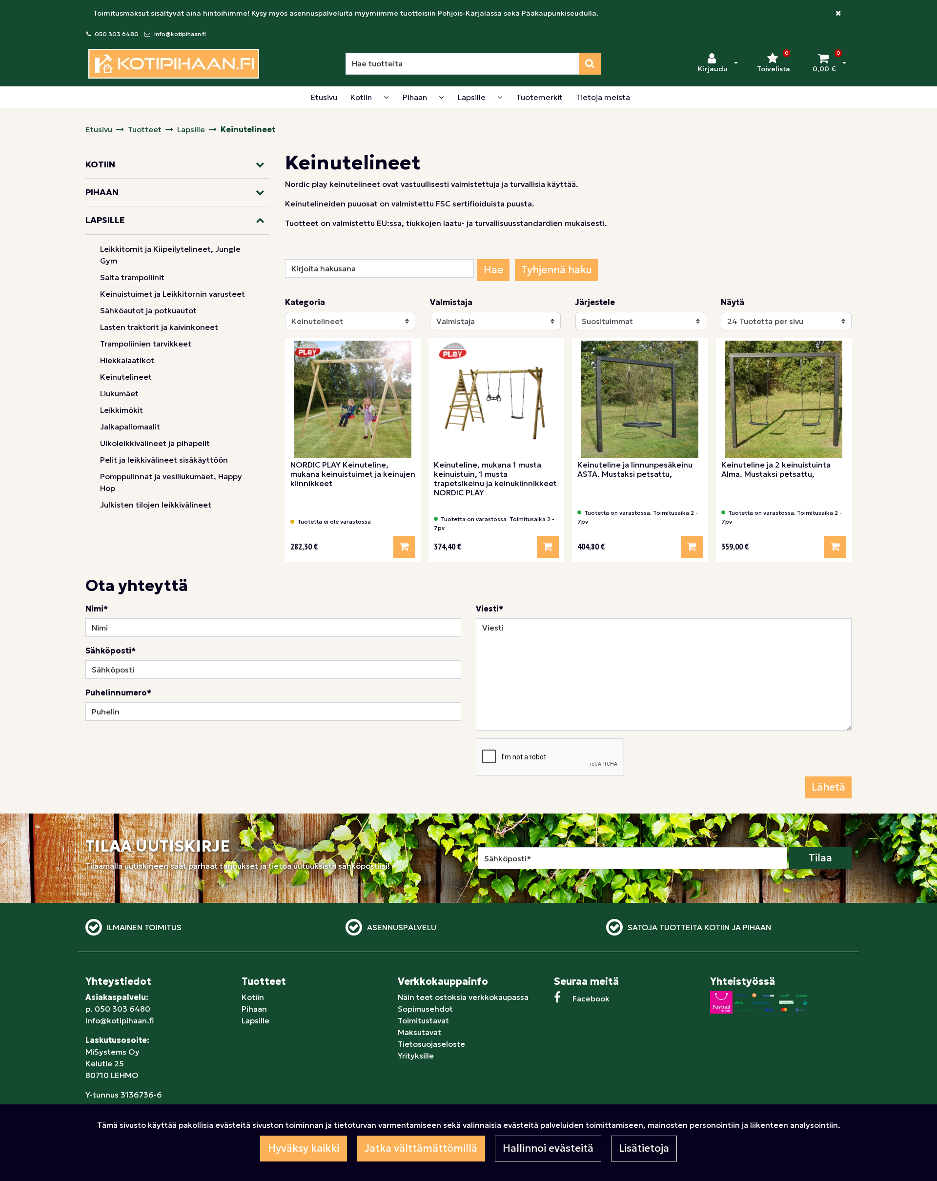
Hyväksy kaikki (303, 1148)
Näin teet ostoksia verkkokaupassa (463, 997)
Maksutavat (419, 1032)
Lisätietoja (644, 1148)
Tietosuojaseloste (431, 1044)
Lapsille (255, 1020)
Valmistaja (451, 302)
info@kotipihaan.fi (180, 34)
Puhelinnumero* (118, 692)
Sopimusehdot (425, 1009)
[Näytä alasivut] (386, 97)
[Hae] (590, 64)
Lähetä (828, 787)
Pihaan (254, 1009)
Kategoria (305, 302)
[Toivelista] (407, 352)
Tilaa (820, 858)
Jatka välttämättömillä (421, 1148)
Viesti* (489, 608)
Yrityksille (416, 1055)
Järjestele (595, 302)
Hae (493, 270)
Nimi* (96, 608)
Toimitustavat (423, 1020)
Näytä (732, 302)
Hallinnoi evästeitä (548, 1148)
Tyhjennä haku (556, 270)
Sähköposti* (110, 650)
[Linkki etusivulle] (173, 64)
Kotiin (253, 997)
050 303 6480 (117, 34)
